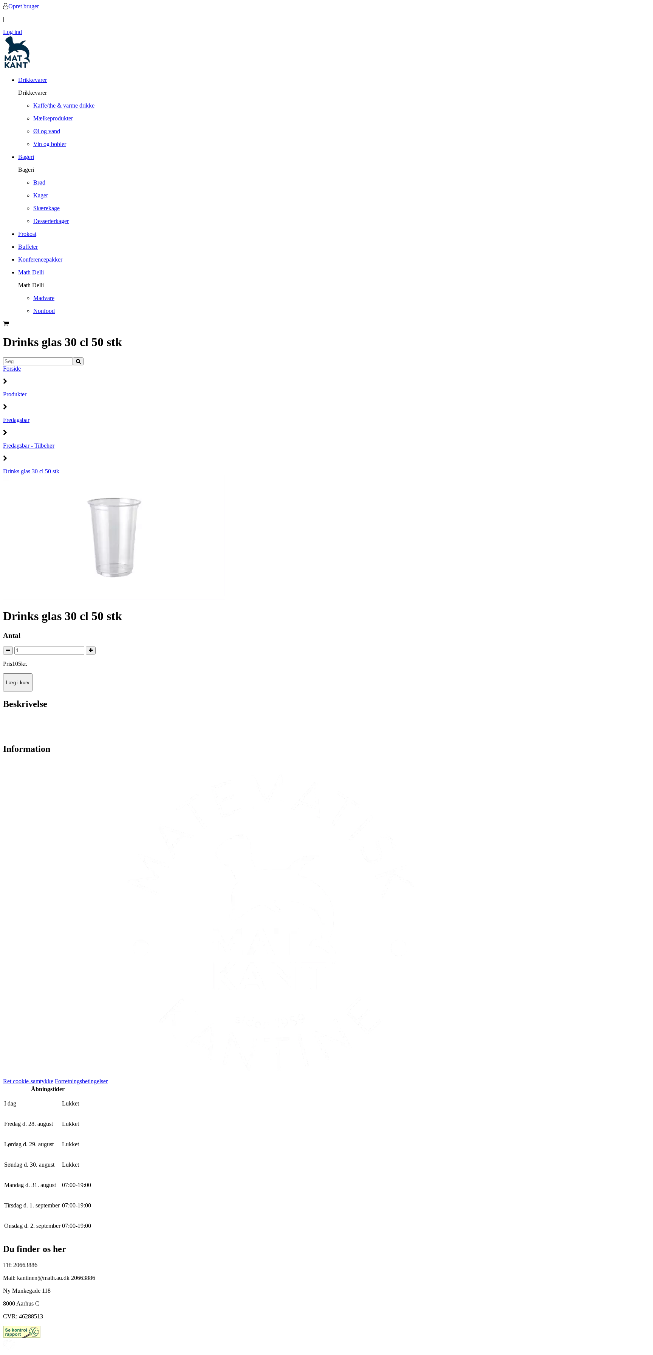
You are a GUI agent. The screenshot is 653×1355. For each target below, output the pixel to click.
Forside (12, 368)
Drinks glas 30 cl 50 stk (31, 471)
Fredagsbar (16, 420)
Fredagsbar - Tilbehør (28, 445)
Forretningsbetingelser (81, 1081)
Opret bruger (23, 6)
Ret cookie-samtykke (28, 1081)
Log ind (12, 32)
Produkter (14, 394)
